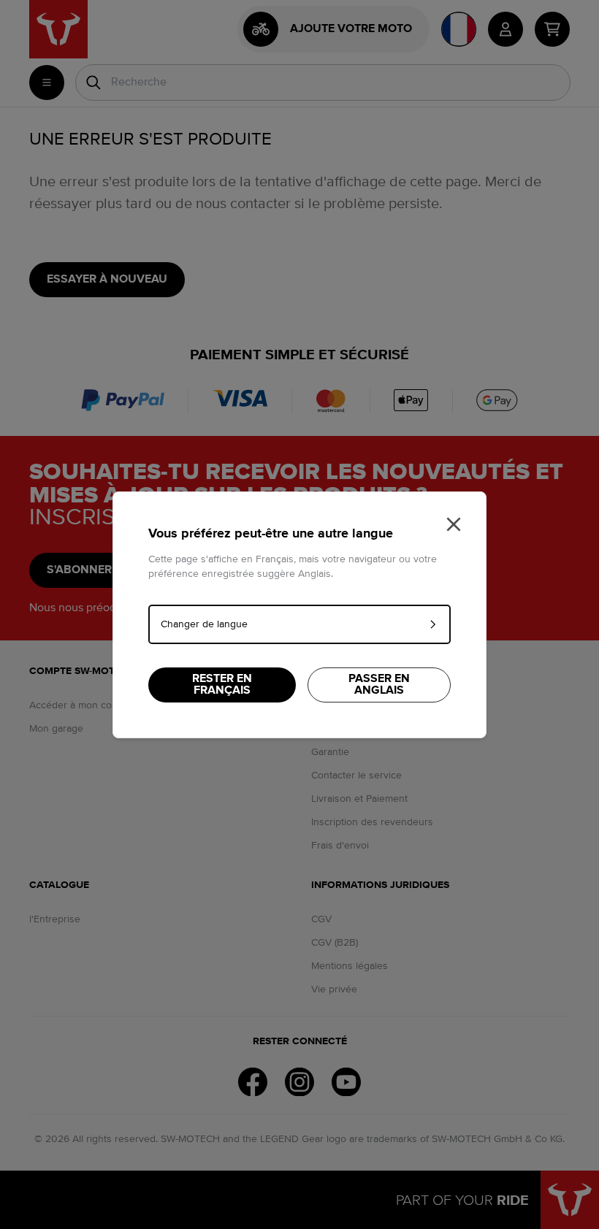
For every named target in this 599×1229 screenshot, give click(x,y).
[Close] (453, 524)
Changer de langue (204, 624)
